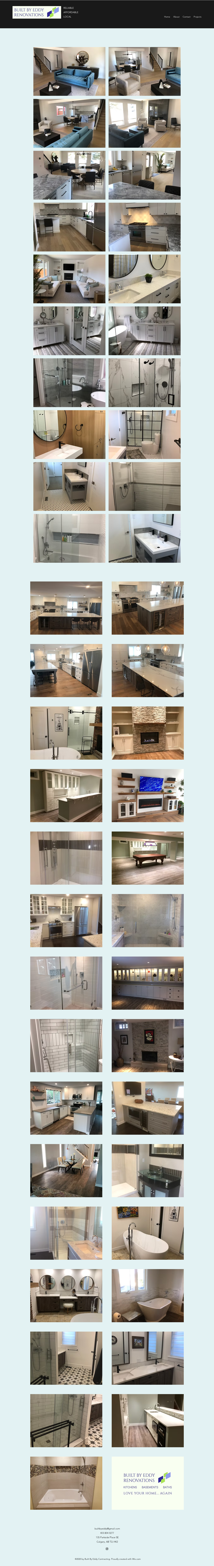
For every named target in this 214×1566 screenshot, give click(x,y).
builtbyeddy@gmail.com (107, 1528)
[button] (69, 71)
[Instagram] (107, 1548)
